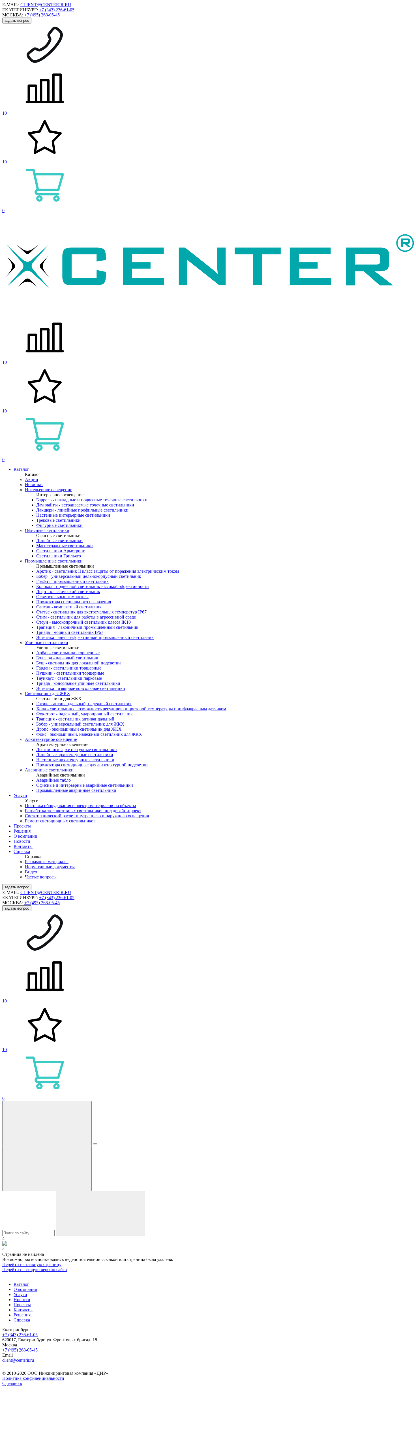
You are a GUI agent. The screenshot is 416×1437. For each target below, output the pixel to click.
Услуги (20, 795)
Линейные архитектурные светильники (74, 754)
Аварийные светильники (49, 769)
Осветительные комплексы (62, 596)
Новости (22, 841)
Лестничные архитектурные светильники (76, 749)
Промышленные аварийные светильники (76, 790)
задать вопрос (17, 20)
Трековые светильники (58, 520)
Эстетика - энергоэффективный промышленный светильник (95, 637)
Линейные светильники (59, 540)
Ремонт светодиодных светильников (60, 820)
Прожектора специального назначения (73, 601)
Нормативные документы (50, 866)
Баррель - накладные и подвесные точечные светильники (91, 499)
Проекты (22, 826)
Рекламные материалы (46, 861)
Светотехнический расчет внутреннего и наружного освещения (87, 815)
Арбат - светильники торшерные (68, 652)
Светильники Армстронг (60, 550)
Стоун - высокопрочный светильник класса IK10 (83, 622)
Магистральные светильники (64, 545)
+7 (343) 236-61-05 (56, 9)
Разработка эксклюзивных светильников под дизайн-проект (83, 810)
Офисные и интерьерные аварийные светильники (84, 785)
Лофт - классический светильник (68, 591)
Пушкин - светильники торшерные (70, 673)
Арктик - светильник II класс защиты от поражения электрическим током (107, 571)
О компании (25, 836)
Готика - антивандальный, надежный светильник (84, 703)
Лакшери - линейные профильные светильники (82, 510)
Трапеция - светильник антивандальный (75, 719)
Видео (31, 871)
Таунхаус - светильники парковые (69, 678)
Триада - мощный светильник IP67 (69, 632)
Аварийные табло (53, 780)
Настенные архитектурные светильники (75, 759)
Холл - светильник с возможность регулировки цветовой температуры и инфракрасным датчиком (131, 708)
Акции (31, 479)
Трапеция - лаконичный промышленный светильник (87, 627)
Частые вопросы (41, 876)
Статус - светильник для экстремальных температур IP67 (91, 612)
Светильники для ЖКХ (47, 693)
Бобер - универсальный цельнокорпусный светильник (88, 576)
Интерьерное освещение (48, 489)
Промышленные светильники (54, 561)
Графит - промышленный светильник (72, 581)
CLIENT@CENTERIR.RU (45, 4)
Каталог (21, 469)
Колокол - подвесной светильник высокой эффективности (92, 586)
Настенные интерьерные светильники (73, 515)
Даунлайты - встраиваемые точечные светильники (85, 504)
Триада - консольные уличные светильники (78, 683)
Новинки (34, 484)
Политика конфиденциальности (33, 1378)
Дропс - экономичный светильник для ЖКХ (79, 729)
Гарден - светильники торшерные (68, 668)
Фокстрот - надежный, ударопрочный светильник (84, 713)
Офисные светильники (47, 530)
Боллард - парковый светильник (67, 657)
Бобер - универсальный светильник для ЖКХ (80, 724)
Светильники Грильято (58, 555)
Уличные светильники (46, 642)
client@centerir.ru (18, 1360)
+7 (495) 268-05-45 (42, 14)
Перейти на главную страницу (31, 1264)
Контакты (23, 846)
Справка (22, 851)
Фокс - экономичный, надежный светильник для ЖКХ (89, 734)
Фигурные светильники (59, 525)
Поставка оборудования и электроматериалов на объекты (80, 805)
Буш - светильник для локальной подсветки (78, 662)
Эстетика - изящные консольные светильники (80, 688)
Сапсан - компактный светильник (69, 606)
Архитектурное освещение (51, 739)
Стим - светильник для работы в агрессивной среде (86, 617)
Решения (22, 831)
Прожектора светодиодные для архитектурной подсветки (92, 764)
